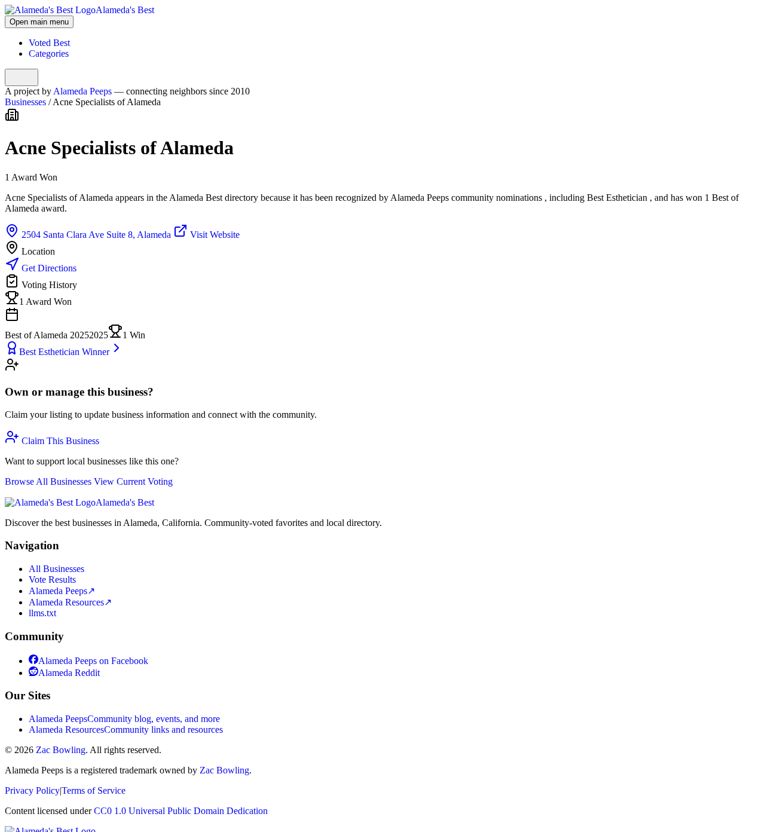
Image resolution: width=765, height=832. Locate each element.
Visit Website (214, 235)
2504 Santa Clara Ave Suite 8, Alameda (96, 235)
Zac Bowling (60, 750)
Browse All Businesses (49, 481)
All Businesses (56, 569)
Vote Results (52, 579)
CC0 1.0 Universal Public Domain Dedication (181, 811)
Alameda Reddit (69, 673)
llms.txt (42, 613)
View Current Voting (133, 481)
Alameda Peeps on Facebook (93, 661)
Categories (49, 53)
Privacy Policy (32, 790)
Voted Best (49, 43)
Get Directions (47, 268)
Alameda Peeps (83, 91)
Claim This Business (59, 441)
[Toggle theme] (21, 77)
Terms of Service (94, 790)
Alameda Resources (70, 602)
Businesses (25, 102)
